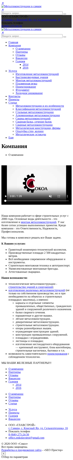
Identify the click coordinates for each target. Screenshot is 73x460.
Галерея (20, 61)
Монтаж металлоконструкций (34, 80)
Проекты (14, 99)
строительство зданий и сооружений (31, 286)
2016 (25, 67)
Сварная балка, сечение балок (34, 121)
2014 (25, 64)
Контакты (14, 96)
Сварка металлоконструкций (33, 118)
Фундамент (22, 89)
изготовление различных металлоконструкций (37, 290)
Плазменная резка (26, 83)
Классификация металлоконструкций (38, 108)
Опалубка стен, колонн (30, 131)
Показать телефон (12, 22)
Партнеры (22, 51)
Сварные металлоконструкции (34, 124)
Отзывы (20, 54)
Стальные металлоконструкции (35, 112)
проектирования (57, 353)
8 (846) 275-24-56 (19, 434)
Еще (11, 137)
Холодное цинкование (29, 93)
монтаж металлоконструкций (38, 222)
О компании (23, 48)
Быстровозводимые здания (32, 77)
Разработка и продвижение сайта (21, 450)
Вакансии (21, 58)
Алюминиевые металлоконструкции (38, 115)
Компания (15, 45)
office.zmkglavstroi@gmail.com (26, 437)
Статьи (13, 102)
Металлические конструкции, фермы (38, 128)
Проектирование (26, 86)
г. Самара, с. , (31, 19)
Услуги (13, 70)
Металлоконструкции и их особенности (40, 105)
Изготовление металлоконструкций (37, 74)
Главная (13, 42)
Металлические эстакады (31, 134)
